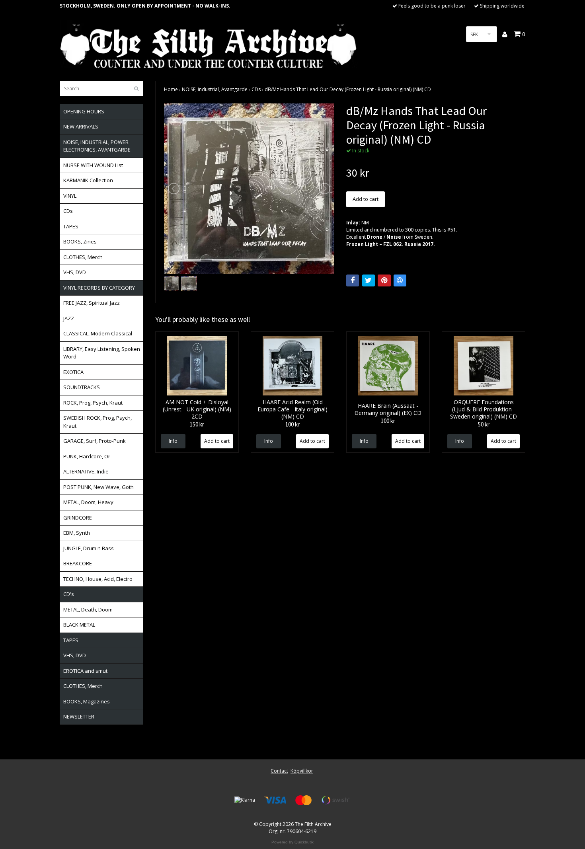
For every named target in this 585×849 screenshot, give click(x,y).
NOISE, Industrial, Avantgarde (215, 89)
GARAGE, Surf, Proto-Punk (94, 440)
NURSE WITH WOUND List (93, 165)
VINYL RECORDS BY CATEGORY (99, 287)
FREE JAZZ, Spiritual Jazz (91, 302)
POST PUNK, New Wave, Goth (98, 487)
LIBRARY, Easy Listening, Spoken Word (101, 352)
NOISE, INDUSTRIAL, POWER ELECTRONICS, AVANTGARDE (97, 146)
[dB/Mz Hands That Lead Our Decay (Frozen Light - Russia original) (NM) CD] (249, 188)
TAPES (70, 226)
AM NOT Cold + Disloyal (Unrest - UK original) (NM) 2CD (197, 409)
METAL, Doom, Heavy (88, 502)
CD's (68, 594)
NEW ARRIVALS (80, 126)
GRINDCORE (77, 517)
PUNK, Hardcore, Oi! (87, 456)
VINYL (69, 195)
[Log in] (505, 34)
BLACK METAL (79, 624)
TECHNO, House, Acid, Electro (98, 578)
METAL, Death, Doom (88, 609)
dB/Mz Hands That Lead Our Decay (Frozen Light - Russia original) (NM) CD (348, 89)
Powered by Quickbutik (292, 842)
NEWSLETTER (78, 716)
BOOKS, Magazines (86, 701)
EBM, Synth (76, 532)
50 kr (483, 424)
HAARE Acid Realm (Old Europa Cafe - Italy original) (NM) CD (292, 409)
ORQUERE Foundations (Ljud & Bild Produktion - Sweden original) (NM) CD (483, 409)
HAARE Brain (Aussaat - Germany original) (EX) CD (388, 409)
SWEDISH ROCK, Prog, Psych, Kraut (97, 421)
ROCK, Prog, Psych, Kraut (93, 402)
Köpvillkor (302, 770)
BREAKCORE (77, 563)
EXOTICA (73, 372)
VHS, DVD (74, 272)
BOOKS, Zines (80, 241)
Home (171, 89)
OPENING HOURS (83, 111)
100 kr (292, 424)
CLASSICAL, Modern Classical (97, 333)
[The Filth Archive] (209, 44)
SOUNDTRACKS (81, 387)
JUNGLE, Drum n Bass (88, 548)
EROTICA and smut (85, 670)
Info (173, 441)
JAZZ (68, 318)
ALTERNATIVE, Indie (86, 471)
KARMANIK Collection (88, 180)
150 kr (197, 424)
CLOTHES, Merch (83, 257)
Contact (279, 770)
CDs (68, 210)
